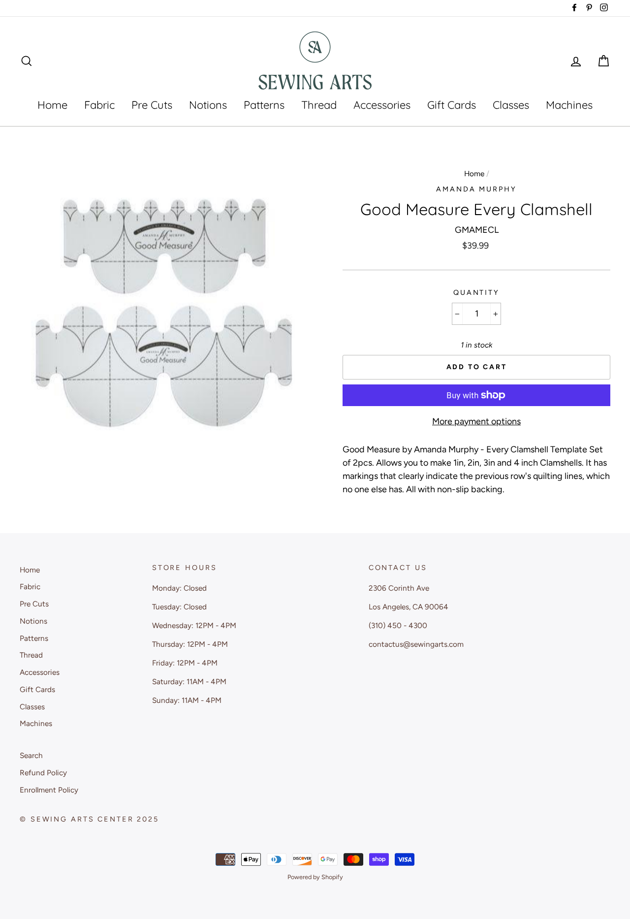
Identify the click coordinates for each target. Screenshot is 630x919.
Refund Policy (43, 772)
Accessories (381, 105)
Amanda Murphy (476, 189)
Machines (569, 105)
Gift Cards (451, 105)
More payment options (476, 421)
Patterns (264, 105)
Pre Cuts (151, 105)
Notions (208, 105)
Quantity (476, 292)
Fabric (99, 105)
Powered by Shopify (315, 877)
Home (52, 105)
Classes (511, 105)
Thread (319, 105)
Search (31, 755)
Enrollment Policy (49, 789)
